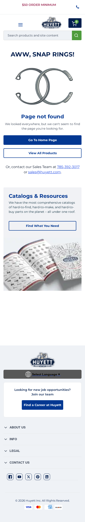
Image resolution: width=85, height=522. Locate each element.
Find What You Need (42, 226)
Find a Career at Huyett (42, 405)
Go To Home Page (42, 140)
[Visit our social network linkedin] (47, 477)
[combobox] (42, 35)
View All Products (43, 153)
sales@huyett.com (44, 172)
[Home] (51, 23)
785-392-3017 (68, 167)
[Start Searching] (77, 35)
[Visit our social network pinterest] (37, 477)
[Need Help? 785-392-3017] (78, 7)
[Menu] (20, 25)
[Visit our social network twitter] (28, 477)
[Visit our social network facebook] (10, 477)
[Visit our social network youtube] (19, 477)
